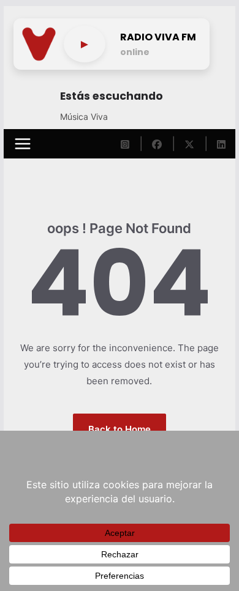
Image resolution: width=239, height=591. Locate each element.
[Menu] (22, 144)
